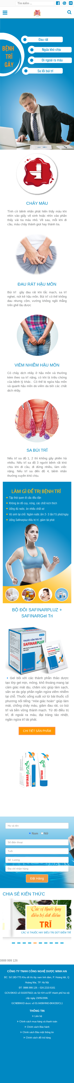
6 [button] (39, 941)
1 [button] (13, 941)
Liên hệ (38, 1016)
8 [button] (50, 941)
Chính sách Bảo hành (38, 1027)
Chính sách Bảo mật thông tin (38, 1032)
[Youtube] (64, 3)
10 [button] (61, 941)
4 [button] (29, 941)
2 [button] (18, 941)
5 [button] (34, 941)
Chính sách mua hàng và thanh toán (38, 1021)
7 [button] (45, 941)
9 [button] (56, 941)
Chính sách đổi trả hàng (38, 1037)
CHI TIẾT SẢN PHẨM (37, 730)
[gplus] (71, 3)
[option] (37, 917)
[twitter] (58, 3)
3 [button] (23, 941)
